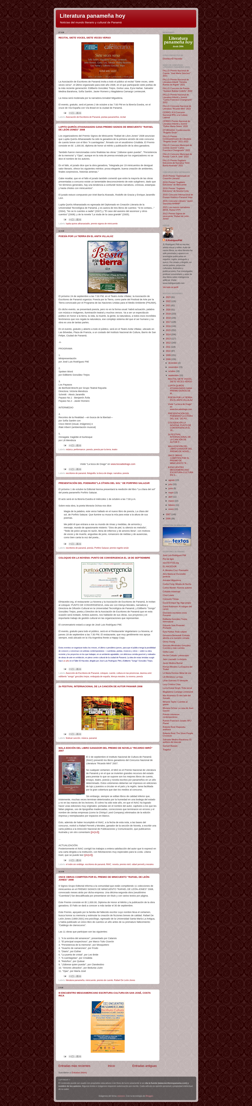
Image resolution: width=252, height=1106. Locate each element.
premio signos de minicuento (104, 223)
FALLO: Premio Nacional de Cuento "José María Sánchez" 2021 (177, 73)
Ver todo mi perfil (170, 287)
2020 (168, 309)
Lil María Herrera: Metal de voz (177, 673)
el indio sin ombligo (75, 864)
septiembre (173, 375)
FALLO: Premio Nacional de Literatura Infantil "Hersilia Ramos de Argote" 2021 (176, 82)
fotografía (91, 473)
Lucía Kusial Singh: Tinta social (177, 688)
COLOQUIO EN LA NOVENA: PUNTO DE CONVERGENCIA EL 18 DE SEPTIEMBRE (104, 557)
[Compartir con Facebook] (77, 113)
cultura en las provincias (127, 673)
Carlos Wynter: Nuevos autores (177, 588)
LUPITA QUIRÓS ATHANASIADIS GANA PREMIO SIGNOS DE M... (180, 389)
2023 (168, 297)
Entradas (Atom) (79, 1072)
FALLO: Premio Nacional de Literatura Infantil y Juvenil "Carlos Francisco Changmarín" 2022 (177, 98)
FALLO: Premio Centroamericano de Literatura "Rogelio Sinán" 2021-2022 (177, 139)
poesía (89, 449)
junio (171, 488)
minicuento (91, 980)
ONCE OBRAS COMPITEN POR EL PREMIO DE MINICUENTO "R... (178, 459)
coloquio (104, 673)
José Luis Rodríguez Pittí (174, 555)
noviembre (173, 367)
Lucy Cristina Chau (172, 684)
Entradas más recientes (74, 1066)
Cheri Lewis (168, 595)
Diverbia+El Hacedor (172, 58)
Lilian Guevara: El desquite (175, 680)
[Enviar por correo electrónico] (70, 113)
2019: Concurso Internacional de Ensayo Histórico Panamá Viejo (178, 195)
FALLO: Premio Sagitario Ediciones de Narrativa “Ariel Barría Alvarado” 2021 (176, 163)
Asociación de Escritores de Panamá (83, 117)
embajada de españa (100, 676)
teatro (114, 449)
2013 (168, 338)
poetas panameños (110, 117)
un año (66, 661)
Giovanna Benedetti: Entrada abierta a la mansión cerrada (176, 636)
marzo (171, 501)
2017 (168, 322)
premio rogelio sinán (119, 548)
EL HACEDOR (170, 566)
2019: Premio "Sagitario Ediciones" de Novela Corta (176, 189)
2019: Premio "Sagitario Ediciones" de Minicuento (175, 183)
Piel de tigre (168, 559)
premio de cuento (105, 980)
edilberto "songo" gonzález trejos (74, 676)
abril (170, 497)
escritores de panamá (76, 473)
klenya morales (118, 676)
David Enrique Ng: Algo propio (177, 603)
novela (115, 864)
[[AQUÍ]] (95, 832)
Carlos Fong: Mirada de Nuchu (177, 584)
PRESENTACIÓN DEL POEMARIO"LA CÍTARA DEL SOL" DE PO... (180, 416)
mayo (171, 492)
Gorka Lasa (168, 652)
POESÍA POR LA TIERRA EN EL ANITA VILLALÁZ (86, 236)
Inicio (111, 1066)
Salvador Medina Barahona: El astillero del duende (177, 740)
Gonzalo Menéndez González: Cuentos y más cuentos (177, 646)
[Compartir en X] (75, 113)
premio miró (125, 864)
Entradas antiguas (144, 1066)
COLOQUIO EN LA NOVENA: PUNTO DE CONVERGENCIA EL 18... (179, 426)
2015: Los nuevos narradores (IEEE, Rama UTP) (176, 208)
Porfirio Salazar (101, 548)
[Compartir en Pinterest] (80, 113)
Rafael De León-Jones (124, 980)
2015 (168, 330)
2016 (168, 326)
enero (171, 509)
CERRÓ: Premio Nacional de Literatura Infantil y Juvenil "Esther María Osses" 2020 (176, 123)
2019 (168, 313)
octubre (172, 371)
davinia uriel (145, 673)
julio (170, 484)
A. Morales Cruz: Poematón (175, 570)
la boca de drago (104, 473)
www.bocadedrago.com (123, 464)
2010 (168, 351)
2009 (168, 355)
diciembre (173, 363)
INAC (108, 864)
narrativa (117, 473)
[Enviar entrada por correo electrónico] (65, 113)
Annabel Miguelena (172, 580)
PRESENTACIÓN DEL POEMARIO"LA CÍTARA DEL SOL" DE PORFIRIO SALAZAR (104, 483)
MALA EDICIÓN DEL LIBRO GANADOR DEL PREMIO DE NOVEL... (180, 449)
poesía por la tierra (102, 449)
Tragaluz (167, 749)
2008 (168, 359)
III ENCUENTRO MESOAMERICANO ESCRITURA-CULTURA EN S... (180, 471)
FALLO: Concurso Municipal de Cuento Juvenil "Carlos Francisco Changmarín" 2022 (177, 147)
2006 (168, 518)
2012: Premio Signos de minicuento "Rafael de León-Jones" (176, 216)
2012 (168, 342)
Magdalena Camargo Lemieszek (178, 692)
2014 (168, 334)
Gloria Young (169, 641)
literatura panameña (75, 980)
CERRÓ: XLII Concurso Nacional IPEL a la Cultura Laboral (175, 115)
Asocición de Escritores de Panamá (82, 673)
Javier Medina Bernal (173, 663)
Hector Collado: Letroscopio (176, 655)
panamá (93, 738)
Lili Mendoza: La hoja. (173, 677)
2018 (168, 318)
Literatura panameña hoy (92, 16)
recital (123, 117)
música (69, 449)
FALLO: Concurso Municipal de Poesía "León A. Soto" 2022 (177, 155)
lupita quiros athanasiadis (78, 223)
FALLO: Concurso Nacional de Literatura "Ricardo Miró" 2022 (177, 107)
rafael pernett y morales (143, 864)
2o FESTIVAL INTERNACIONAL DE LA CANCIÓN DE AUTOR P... (179, 438)
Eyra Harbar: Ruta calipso (175, 632)
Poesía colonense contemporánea (171, 715)
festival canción (73, 738)
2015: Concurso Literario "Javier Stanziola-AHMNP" (178, 202)
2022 (168, 301)
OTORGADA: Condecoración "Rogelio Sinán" (176, 131)
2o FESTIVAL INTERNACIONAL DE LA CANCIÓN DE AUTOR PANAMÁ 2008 (100, 686)
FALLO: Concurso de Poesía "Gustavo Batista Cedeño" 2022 (177, 89)
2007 (168, 514)
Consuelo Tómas (171, 599)
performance (79, 449)
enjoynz (121, 1096)
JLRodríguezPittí (173, 240)
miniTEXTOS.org (171, 563)
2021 (168, 305)
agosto (171, 480)
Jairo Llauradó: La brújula (175, 659)
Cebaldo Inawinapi (171, 591)
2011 (168, 347)
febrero (171, 505)
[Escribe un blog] (72, 113)
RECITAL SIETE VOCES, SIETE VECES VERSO (85, 37)
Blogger (149, 1096)
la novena (130, 676)
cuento (112, 673)
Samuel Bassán (170, 746)
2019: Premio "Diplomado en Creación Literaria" (176, 177)
